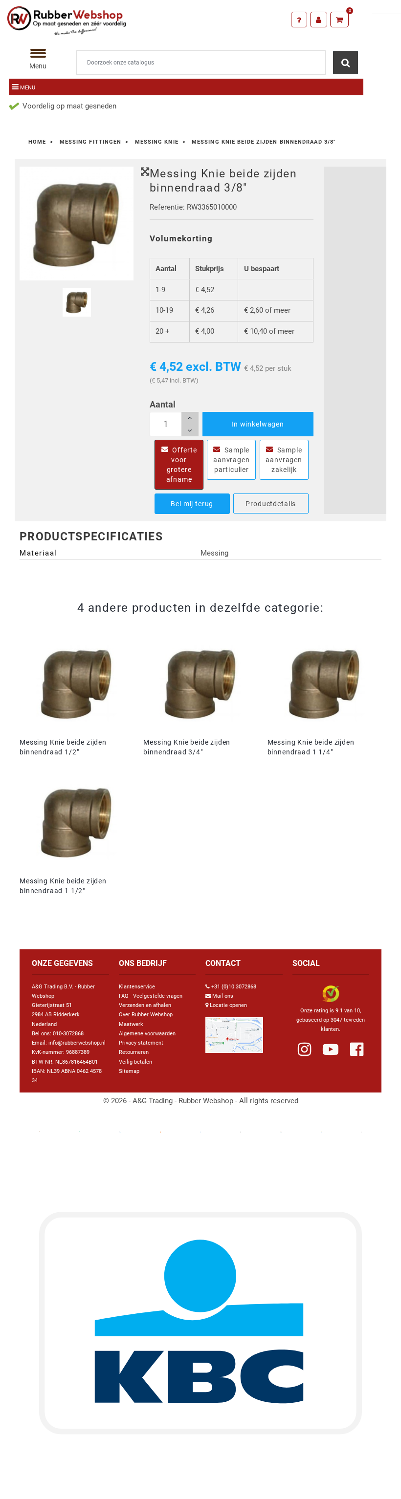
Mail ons (222, 996)
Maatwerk (131, 1024)
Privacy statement (141, 1043)
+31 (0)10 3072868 (233, 987)
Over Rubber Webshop (146, 1014)
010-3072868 (68, 1033)
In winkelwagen (257, 424)
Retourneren (134, 1052)
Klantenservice (137, 987)
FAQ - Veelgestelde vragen (150, 996)
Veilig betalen (135, 1062)
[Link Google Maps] (234, 1031)
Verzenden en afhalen (145, 1005)
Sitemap (129, 1071)
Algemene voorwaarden (147, 1033)
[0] (340, 19)
